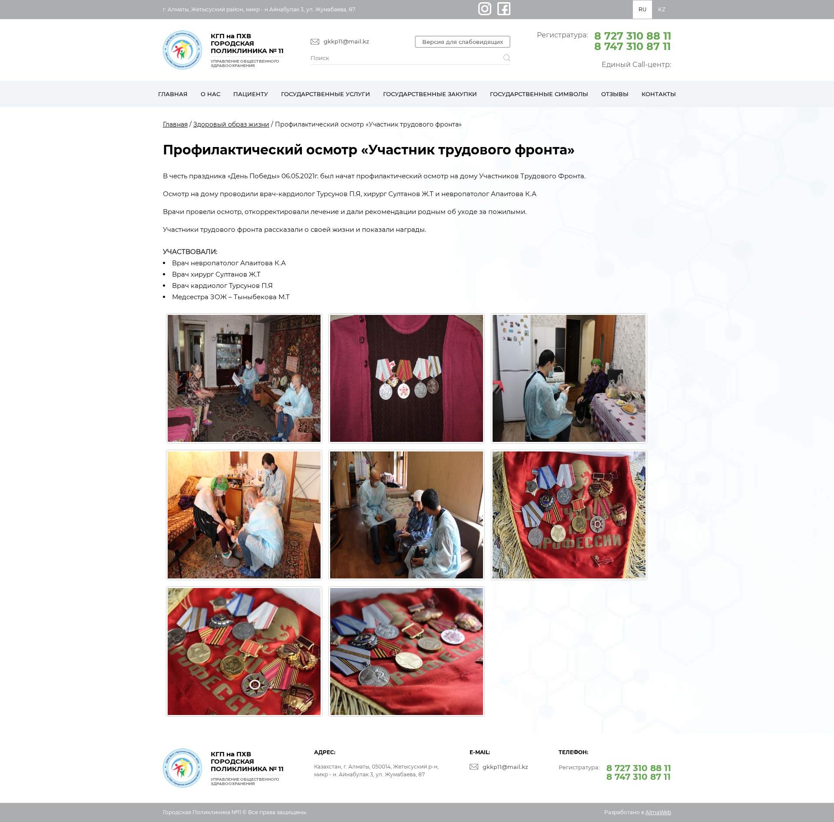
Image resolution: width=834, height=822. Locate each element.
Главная (173, 93)
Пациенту (250, 93)
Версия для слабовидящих (462, 41)
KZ (661, 9)
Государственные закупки (430, 93)
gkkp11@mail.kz (346, 41)
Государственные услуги (325, 93)
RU (643, 9)
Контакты (659, 93)
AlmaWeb (658, 812)
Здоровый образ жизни (231, 124)
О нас (210, 93)
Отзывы (615, 93)
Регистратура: (604, 40)
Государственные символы (539, 93)
